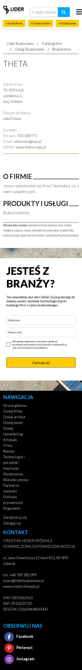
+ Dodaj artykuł (40, 23)
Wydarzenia (13, 474)
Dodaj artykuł (14, 416)
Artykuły (10, 439)
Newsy (9, 451)
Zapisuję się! (41, 362)
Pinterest (24, 647)
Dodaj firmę (12, 411)
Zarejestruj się (15, 517)
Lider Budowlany (20, 43)
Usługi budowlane (29, 49)
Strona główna (14, 405)
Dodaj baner (13, 422)
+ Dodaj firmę (14, 23)
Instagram (25, 658)
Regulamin (11, 508)
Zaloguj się (12, 523)
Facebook (24, 636)
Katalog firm (52, 43)
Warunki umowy (16, 479)
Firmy (7, 445)
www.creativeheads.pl (21, 586)
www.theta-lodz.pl (31, 147)
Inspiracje (11, 468)
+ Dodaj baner (67, 23)
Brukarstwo (61, 49)
